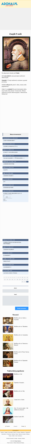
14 (7, 279)
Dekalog (27, 434)
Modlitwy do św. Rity (19, 391)
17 (14, 279)
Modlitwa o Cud (18, 374)
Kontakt (23, 438)
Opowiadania (10, 432)
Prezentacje (9, 434)
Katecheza (13, 434)
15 (9, 279)
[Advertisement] (15, 19)
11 (24, 277)
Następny (23, 426)
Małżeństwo (23, 432)
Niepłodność (28, 432)
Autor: (15, 288)
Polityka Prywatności (10, 438)
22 (27, 279)
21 (24, 279)
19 (19, 279)
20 (22, 279)
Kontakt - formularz (17, 438)
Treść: (15, 294)
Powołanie (18, 432)
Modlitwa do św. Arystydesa (21, 335)
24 (24, 281)
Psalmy (10, 435)
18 (17, 279)
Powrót (15, 426)
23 (22, 281)
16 (12, 279)
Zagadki (6, 432)
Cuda (16, 435)
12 (27, 277)
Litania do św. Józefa (19, 399)
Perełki (13, 435)
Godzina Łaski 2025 (19, 416)
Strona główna (15, 430)
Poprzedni (8, 426)
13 (4, 279)
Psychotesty (20, 435)
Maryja (17, 434)
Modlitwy (2, 432)
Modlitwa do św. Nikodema (20, 326)
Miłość (14, 432)
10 (22, 277)
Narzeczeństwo (3, 434)
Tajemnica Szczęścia (19, 382)
